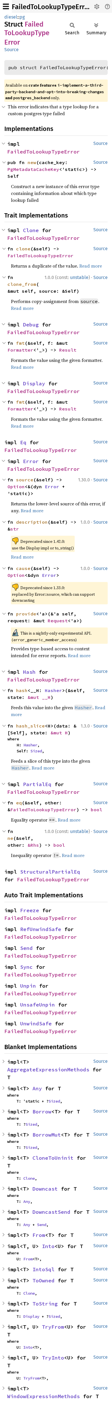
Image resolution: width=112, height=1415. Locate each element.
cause (23, 568)
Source (11, 49)
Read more (90, 266)
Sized (36, 751)
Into (48, 1246)
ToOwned (43, 1280)
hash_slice (30, 726)
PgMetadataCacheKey (33, 169)
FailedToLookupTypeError (51, 7)
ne (10, 838)
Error (31, 461)
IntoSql (43, 1269)
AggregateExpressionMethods (48, 1069)
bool (96, 809)
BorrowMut (46, 1134)
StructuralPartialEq (50, 871)
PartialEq (37, 784)
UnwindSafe (36, 1023)
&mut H (59, 733)
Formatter (20, 350)
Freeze (29, 910)
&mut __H (39, 697)
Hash (29, 672)
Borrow (41, 1111)
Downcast (45, 1188)
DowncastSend (51, 1212)
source (24, 480)
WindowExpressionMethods (43, 1396)
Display (34, 383)
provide (26, 614)
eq (19, 803)
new (32, 162)
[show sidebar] (6, 6)
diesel (10, 17)
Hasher (53, 690)
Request (58, 620)
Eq (23, 442)
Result (67, 350)
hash (22, 690)
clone (23, 249)
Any (37, 1088)
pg (22, 17)
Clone (31, 230)
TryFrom (53, 1327)
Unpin (28, 985)
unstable (79, 277)
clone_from (21, 284)
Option (16, 486)
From (38, 1235)
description (32, 522)
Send (26, 948)
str (14, 529)
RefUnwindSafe (40, 929)
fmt (20, 343)
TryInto (53, 1357)
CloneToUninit (53, 1158)
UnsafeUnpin (37, 1004)
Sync (26, 967)
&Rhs (33, 845)
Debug (31, 324)
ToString (45, 1303)
